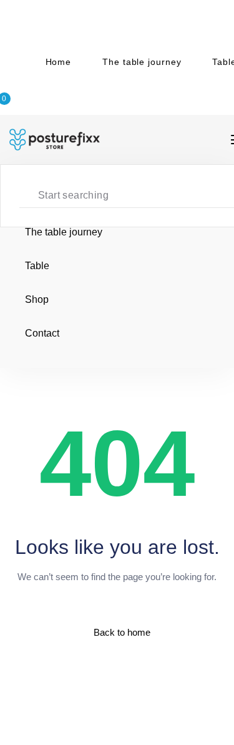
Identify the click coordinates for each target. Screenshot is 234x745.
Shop (37, 299)
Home (59, 62)
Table (37, 265)
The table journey (141, 62)
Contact (42, 333)
